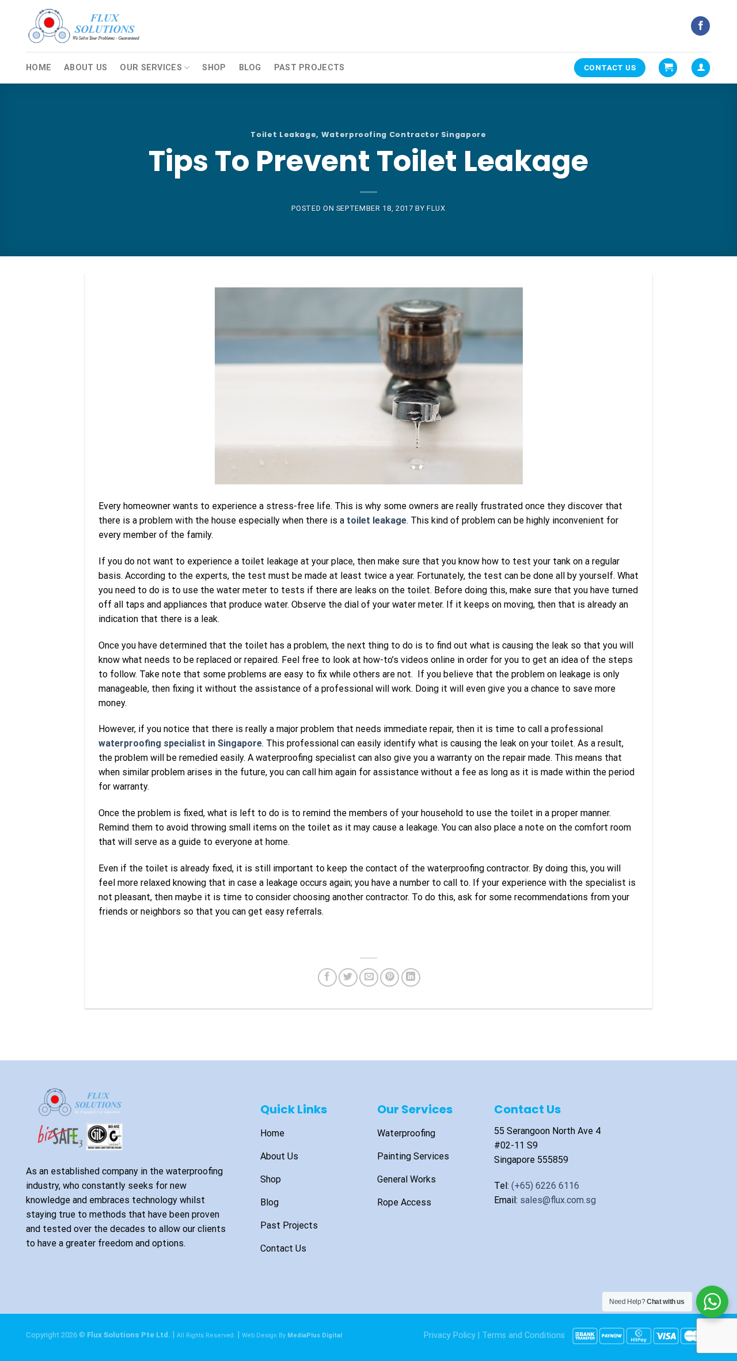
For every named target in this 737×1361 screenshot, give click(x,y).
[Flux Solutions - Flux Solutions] (83, 25)
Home (38, 68)
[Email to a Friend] (368, 977)
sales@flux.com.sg (558, 1200)
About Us (85, 68)
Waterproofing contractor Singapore (404, 134)
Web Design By (292, 1335)
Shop (214, 68)
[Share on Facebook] (327, 977)
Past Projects (309, 68)
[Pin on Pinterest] (389, 977)
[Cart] (668, 67)
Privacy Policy (450, 1335)
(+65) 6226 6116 (545, 1185)
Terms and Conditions (523, 1335)
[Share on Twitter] (348, 977)
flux (436, 208)
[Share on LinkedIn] (410, 977)
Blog (250, 68)
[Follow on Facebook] (700, 26)
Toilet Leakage (283, 134)
